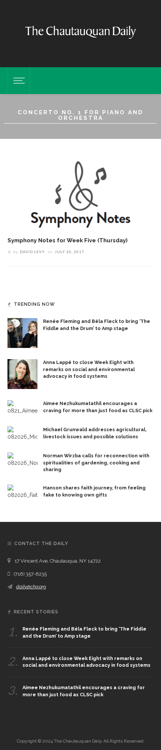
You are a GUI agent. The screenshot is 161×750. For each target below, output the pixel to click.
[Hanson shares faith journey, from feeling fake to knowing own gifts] (22, 492)
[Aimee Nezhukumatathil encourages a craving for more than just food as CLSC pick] (22, 407)
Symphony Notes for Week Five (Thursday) (67, 240)
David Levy (32, 251)
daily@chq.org (31, 586)
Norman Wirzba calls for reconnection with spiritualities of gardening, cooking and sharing (96, 463)
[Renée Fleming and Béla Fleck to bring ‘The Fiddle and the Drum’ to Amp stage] (22, 332)
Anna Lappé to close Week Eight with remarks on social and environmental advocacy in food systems (89, 369)
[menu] (17, 80)
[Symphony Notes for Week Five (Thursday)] (80, 189)
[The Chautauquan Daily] (80, 32)
